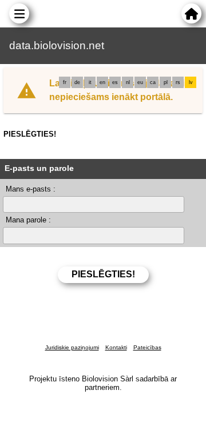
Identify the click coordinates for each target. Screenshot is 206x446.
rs (178, 82)
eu (140, 82)
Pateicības (147, 347)
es (115, 82)
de (77, 82)
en (102, 82)
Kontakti (116, 347)
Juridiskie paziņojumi (72, 347)
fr (64, 82)
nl (128, 82)
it (90, 82)
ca (153, 82)
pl (166, 82)
